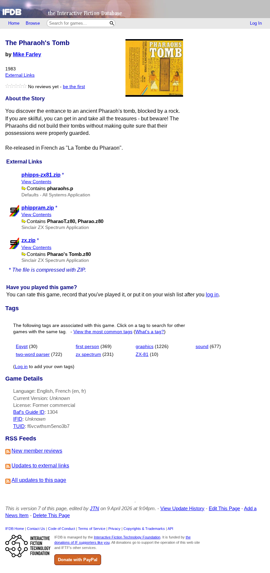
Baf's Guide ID (28, 412)
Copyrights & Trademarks (144, 529)
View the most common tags (102, 331)
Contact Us (36, 529)
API (170, 529)
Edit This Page (224, 508)
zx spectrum (88, 354)
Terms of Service (91, 529)
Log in (21, 366)
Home (13, 23)
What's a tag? (149, 331)
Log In (256, 23)
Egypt (22, 346)
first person (87, 346)
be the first (74, 86)
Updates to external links (40, 465)
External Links (20, 75)
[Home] (135, 9)
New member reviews (37, 451)
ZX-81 (142, 354)
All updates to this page (39, 480)
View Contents (36, 181)
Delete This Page (51, 515)
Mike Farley (27, 54)
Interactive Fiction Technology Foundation (127, 537)
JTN (94, 508)
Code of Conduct (61, 529)
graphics (144, 346)
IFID (17, 419)
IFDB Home (14, 529)
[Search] (112, 23)
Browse (33, 23)
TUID (19, 426)
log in (212, 294)
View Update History (182, 508)
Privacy (114, 529)
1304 (52, 412)
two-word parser (33, 354)
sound (202, 346)
